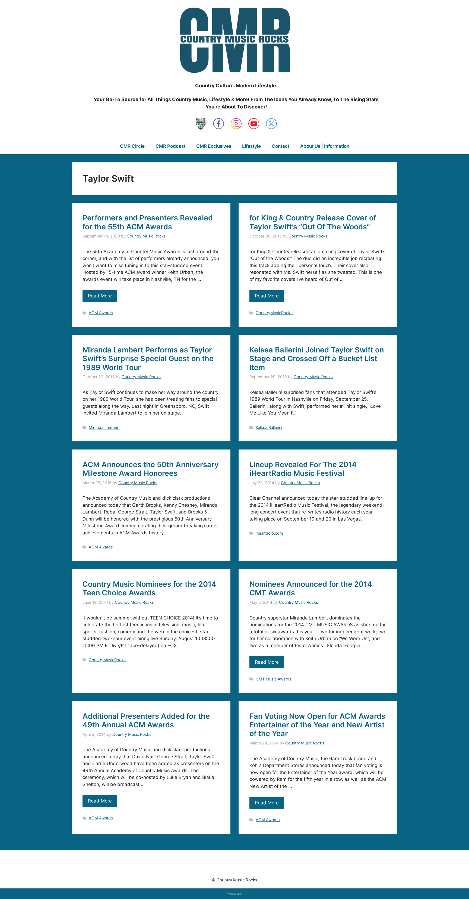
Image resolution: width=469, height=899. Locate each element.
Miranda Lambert (104, 427)
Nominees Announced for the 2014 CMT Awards (310, 588)
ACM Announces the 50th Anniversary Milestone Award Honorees (151, 469)
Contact (280, 146)
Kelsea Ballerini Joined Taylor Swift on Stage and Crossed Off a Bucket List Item (316, 358)
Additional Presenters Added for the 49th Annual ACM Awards (146, 720)
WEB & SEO (234, 893)
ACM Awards (101, 312)
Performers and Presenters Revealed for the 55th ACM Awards (148, 222)
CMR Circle (132, 146)
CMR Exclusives (213, 146)
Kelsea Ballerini (269, 427)
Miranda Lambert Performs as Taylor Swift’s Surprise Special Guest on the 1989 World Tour (148, 358)
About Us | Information (324, 146)
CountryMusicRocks (274, 312)
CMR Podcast (170, 146)
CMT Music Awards (273, 679)
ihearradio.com (269, 533)
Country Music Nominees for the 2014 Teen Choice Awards (149, 588)
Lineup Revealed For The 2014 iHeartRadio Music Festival (303, 469)
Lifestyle (251, 146)
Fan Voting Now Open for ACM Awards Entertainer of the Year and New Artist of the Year (317, 725)
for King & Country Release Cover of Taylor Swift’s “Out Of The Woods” (312, 222)
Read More (100, 295)
